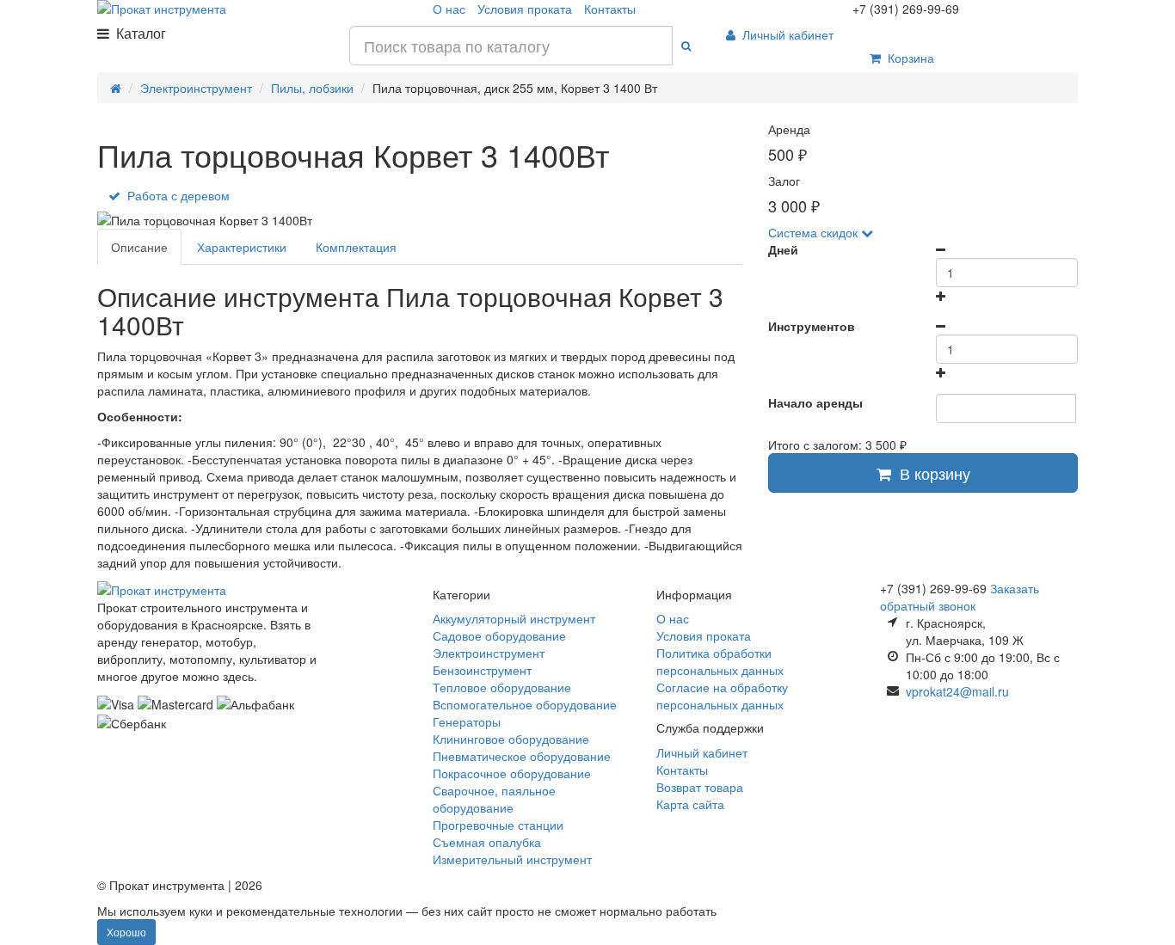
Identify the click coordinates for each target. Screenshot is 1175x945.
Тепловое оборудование (502, 687)
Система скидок (814, 232)
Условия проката (524, 8)
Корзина (907, 57)
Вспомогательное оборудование (525, 704)
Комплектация (356, 246)
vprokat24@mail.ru (957, 691)
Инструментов (811, 325)
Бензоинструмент (482, 669)
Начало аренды (815, 402)
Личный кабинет (784, 34)
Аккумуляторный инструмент (514, 618)
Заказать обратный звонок (959, 597)
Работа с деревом (175, 195)
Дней (783, 249)
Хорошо (126, 931)
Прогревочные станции (498, 824)
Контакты (610, 8)
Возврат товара (699, 786)
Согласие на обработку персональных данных (722, 695)
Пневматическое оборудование (522, 755)
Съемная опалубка (487, 841)
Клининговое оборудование (511, 738)
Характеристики (241, 246)
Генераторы (467, 721)
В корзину (930, 473)
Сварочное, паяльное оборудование (494, 799)
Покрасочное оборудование (512, 773)
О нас (449, 8)
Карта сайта (690, 804)
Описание (139, 246)
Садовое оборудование (499, 635)
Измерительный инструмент (512, 859)
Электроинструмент (488, 652)
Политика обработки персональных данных (720, 661)
